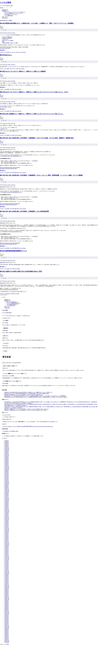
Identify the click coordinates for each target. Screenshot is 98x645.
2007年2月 (7, 623)
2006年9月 (7, 629)
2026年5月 (7, 444)
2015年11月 (7, 510)
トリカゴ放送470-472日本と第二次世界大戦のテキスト (11, 156)
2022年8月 (7, 471)
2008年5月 (7, 605)
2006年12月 (7, 625)
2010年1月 (7, 584)
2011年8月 (7, 561)
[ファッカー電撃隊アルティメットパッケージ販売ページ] (8, 375)
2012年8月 (7, 547)
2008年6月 (7, 604)
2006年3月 (7, 636)
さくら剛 (18, 103)
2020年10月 (7, 483)
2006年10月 (7, 628)
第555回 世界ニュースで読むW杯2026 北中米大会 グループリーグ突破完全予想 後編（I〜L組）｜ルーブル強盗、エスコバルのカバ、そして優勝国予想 (35, 395)
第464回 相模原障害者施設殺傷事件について (13, 251)
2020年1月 (7, 488)
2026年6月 (7, 443)
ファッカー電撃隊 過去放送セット (14, 303)
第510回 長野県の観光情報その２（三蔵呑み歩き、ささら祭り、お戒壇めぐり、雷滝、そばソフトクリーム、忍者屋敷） (37, 23)
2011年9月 (7, 560)
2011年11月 (7, 558)
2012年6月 (7, 549)
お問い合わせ (5, 18)
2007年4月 (7, 620)
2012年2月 (7, 554)
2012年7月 (7, 548)
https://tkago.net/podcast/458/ (5, 48)
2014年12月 (7, 517)
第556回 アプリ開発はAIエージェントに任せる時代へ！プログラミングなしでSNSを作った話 (23, 394)
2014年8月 (7, 521)
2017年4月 (7, 497)
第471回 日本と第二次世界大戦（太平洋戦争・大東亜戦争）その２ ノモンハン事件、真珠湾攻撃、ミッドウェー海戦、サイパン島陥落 (41, 175)
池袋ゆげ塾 (2, 149)
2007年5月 (7, 619)
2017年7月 (7, 496)
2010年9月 (7, 574)
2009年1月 (7, 596)
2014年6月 (7, 522)
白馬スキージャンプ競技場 (7, 40)
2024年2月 (7, 460)
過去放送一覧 (5, 9)
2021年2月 (7, 479)
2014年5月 (7, 523)
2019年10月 (7, 491)
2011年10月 (7, 559)
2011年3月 (7, 567)
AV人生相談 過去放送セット (12, 304)
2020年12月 (7, 482)
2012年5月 (7, 550)
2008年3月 (7, 607)
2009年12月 (7, 585)
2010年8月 (7, 575)
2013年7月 (7, 534)
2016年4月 (7, 505)
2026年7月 (7, 441)
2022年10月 (7, 469)
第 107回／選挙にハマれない (6, 106)
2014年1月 (7, 527)
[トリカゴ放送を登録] (6, 312)
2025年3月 (7, 452)
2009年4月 (7, 592)
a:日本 (17, 52)
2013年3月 (7, 539)
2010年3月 (7, 581)
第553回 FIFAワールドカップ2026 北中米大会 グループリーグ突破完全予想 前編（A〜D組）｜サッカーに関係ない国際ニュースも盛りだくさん (34, 406)
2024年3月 (7, 459)
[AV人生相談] (5, 383)
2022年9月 (7, 470)
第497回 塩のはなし (6, 55)
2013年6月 (7, 535)
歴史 (18, 172)
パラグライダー (5, 39)
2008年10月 (7, 599)
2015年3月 (7, 515)
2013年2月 (7, 540)
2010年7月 (7, 577)
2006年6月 (7, 632)
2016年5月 (7, 504)
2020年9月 (7, 484)
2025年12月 (7, 447)
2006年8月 (7, 630)
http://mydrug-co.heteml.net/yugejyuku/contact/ (8, 168)
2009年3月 (7, 593)
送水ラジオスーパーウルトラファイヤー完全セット (15, 12)
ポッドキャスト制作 (6, 426)
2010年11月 (7, 572)
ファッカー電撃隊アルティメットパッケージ (14, 13)
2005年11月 (7, 641)
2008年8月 (7, 601)
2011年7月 (7, 562)
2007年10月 (7, 613)
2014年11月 (7, 518)
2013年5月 (7, 536)
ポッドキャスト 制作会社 (16, 426)
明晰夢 (27, 426)
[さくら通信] (5, 322)
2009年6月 (7, 590)
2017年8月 (7, 495)
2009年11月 (7, 586)
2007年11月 (7, 612)
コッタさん (8, 34)
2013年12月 (7, 528)
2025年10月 (7, 450)
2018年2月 (7, 494)
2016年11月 (7, 498)
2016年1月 (7, 508)
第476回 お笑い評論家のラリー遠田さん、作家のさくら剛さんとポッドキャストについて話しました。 (32, 113)
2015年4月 (7, 514)
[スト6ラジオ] (5, 345)
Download (13, 32)
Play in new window (7, 32)
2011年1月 (7, 569)
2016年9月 (7, 501)
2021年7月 (7, 475)
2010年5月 (7, 579)
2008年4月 (7, 606)
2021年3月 (7, 478)
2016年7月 (7, 502)
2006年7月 (7, 631)
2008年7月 (7, 603)
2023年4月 (7, 462)
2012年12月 (7, 542)
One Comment (21, 68)
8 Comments (17, 293)
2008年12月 (7, 597)
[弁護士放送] (5, 330)
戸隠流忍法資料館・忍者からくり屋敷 (10, 42)
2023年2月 (7, 464)
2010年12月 (7, 571)
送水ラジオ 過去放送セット (12, 301)
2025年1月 (7, 453)
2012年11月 (7, 543)
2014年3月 (7, 526)
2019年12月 (7, 489)
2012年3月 (7, 553)
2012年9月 (7, 546)
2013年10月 (7, 530)
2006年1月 (7, 638)
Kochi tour (43, 426)
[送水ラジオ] (5, 337)
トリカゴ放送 (5, 2)
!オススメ (14, 52)
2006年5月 (7, 633)
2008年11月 (7, 598)
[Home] (1, 7)
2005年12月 (7, 639)
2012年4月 (7, 552)
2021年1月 (7, 481)
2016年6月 (7, 503)
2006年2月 (7, 637)
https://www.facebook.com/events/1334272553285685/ (10, 167)
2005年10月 (7, 642)
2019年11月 (7, 490)
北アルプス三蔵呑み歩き (7, 36)
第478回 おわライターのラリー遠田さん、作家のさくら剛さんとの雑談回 (23, 71)
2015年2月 (7, 516)
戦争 (16, 172)
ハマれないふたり (3, 128)
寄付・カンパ (5, 16)
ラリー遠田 (8, 103)
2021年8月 (7, 473)
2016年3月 (7, 507)
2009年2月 (7, 594)
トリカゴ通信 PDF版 (9, 15)
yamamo (1, 27)
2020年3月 (7, 486)
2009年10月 (7, 587)
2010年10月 (7, 573)
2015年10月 (7, 511)
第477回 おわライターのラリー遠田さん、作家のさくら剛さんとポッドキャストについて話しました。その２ (34, 92)
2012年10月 (7, 545)
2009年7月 (7, 588)
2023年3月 (7, 463)
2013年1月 (7, 541)
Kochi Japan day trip (49, 426)
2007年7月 (7, 617)
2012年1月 (7, 555)
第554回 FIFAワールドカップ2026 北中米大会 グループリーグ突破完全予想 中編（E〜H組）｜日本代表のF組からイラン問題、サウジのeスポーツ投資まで (36, 397)
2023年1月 (7, 465)
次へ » (6, 294)
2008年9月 (7, 600)
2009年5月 (7, 591)
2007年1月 (7, 624)
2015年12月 (7, 509)
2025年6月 (7, 451)
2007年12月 (7, 611)
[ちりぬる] (6, 360)
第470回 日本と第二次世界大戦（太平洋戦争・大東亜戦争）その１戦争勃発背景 (24, 211)
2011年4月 (7, 566)
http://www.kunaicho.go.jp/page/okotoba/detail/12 (9, 289)
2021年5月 (7, 476)
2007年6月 (7, 618)
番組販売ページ (5, 10)
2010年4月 (7, 580)
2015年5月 (7, 513)
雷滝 (3, 41)
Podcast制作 (23, 426)
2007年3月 (7, 622)
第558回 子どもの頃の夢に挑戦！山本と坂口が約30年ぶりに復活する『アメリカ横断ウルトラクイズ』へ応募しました (28, 392)
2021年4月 (7, 477)
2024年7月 (7, 456)
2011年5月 (7, 565)
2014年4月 (7, 524)
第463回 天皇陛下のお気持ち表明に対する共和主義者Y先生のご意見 (21, 271)
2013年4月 (7, 537)
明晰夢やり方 (31, 426)
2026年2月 (7, 445)
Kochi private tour (38, 426)
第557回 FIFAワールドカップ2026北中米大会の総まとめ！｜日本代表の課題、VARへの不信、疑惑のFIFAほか (27, 393)
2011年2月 (7, 568)
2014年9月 (7, 520)
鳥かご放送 (16, 431)
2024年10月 (7, 454)
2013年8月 (7, 533)
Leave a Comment (22, 52)
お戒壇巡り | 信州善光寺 (7, 38)
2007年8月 (7, 616)
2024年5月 (7, 458)
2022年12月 (7, 466)
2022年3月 (7, 472)
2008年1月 (7, 610)
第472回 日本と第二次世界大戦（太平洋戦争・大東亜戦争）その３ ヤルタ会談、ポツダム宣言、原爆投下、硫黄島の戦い (37, 138)
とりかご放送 (10, 431)
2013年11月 (7, 529)
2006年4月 (7, 635)
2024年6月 (7, 457)
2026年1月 (7, 446)
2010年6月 (7, 578)
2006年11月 (7, 626)
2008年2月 (7, 609)
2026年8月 (7, 440)
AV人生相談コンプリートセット (11, 14)
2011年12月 (7, 556)
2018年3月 (7, 492)
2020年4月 (7, 485)
